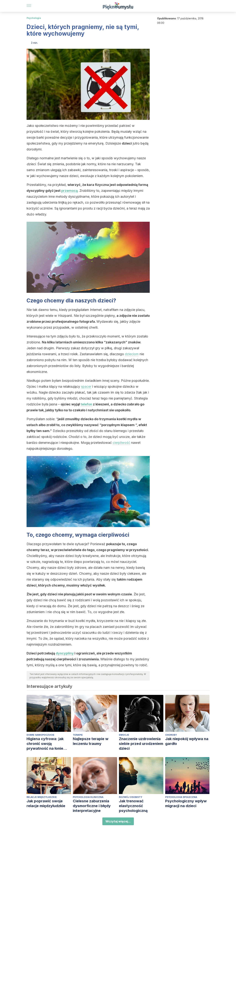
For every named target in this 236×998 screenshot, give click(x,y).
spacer (86, 386)
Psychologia (34, 18)
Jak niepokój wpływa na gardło (186, 741)
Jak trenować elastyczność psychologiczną (133, 806)
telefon (86, 404)
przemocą (69, 191)
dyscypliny (65, 653)
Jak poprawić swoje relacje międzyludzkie (46, 803)
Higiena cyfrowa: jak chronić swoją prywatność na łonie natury (45, 744)
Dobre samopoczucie (40, 734)
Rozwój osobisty (130, 797)
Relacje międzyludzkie (42, 797)
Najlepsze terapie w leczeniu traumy (90, 741)
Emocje (124, 734)
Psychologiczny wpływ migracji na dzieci (186, 803)
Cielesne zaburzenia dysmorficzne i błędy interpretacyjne (92, 806)
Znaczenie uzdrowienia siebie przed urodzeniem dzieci (141, 744)
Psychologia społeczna (181, 797)
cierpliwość (121, 443)
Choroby (171, 734)
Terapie (78, 734)
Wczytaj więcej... (118, 821)
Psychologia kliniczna (88, 797)
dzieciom (132, 354)
